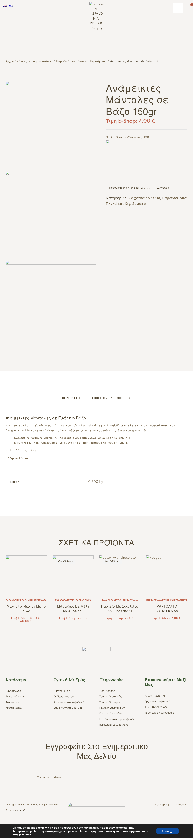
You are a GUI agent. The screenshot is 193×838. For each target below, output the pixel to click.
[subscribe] (150, 777)
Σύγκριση (163, 187)
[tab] (71, 398)
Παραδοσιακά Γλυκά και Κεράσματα (81, 61)
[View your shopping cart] (188, 6)
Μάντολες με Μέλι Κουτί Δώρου (73, 608)
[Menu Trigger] (178, 8)
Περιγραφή (71, 398)
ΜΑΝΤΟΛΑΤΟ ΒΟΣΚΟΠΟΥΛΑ (166, 608)
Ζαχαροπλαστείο (40, 61)
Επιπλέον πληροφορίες (111, 398)
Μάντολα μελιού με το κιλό (26, 608)
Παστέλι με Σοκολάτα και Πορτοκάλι (120, 608)
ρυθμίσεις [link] (25, 834)
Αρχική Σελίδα (15, 61)
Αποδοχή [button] (167, 831)
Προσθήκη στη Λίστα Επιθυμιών (129, 187)
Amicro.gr (20, 810)
